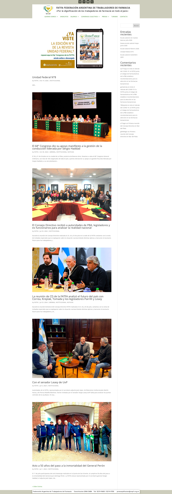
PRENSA (104, 16)
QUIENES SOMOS (50, 16)
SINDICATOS (64, 16)
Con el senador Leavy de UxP (49, 382)
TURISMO (114, 16)
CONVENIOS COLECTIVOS (89, 16)
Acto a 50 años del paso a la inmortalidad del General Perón (68, 465)
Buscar (136, 26)
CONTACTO (124, 16)
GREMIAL (53, 152)
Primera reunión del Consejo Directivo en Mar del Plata (130, 125)
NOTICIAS (71, 152)
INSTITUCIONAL (55, 81)
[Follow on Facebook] (84, 1)
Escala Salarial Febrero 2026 (129, 49)
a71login (123, 123)
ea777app (123, 69)
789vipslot (123, 105)
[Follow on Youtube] (88, 1)
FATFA (36, 81)
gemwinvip (124, 87)
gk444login (124, 132)
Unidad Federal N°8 (44, 77)
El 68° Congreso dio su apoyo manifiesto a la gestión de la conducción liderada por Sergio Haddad (67, 147)
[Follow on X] (92, 1)
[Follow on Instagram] (80, 1)
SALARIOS (73, 16)
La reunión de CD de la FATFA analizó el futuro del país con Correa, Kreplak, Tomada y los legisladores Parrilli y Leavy (67, 298)
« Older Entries (37, 486)
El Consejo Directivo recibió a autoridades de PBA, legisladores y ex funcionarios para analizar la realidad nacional (71, 226)
